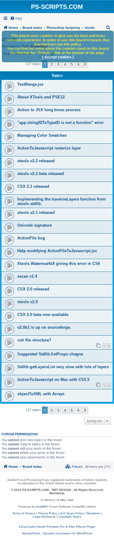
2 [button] (51, 64)
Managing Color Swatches (42, 135)
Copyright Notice (69, 516)
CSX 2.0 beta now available (42, 314)
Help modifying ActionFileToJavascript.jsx (57, 250)
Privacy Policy (47, 513)
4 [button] (65, 64)
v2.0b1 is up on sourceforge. (44, 327)
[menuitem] (16, 18)
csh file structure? (34, 340)
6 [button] (78, 64)
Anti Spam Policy (72, 513)
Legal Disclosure (44, 516)
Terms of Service (23, 513)
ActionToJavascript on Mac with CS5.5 (53, 379)
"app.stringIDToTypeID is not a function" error (60, 122)
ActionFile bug (31, 238)
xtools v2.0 (27, 302)
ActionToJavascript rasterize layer (49, 148)
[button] (85, 64)
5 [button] (72, 64)
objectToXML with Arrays (40, 394)
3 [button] (58, 64)
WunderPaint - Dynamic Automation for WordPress (57, 533)
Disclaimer (93, 513)
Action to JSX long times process (49, 110)
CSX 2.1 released (33, 186)
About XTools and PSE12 (41, 97)
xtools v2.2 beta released (40, 173)
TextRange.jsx (30, 84)
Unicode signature (34, 225)
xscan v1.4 (27, 276)
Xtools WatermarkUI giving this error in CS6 (58, 263)
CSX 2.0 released (33, 289)
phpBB (41, 506)
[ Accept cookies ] (58, 57)
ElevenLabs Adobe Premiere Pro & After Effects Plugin (57, 526)
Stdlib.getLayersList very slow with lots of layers (63, 367)
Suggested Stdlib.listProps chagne (50, 354)
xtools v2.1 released (36, 212)
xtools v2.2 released (36, 161)
